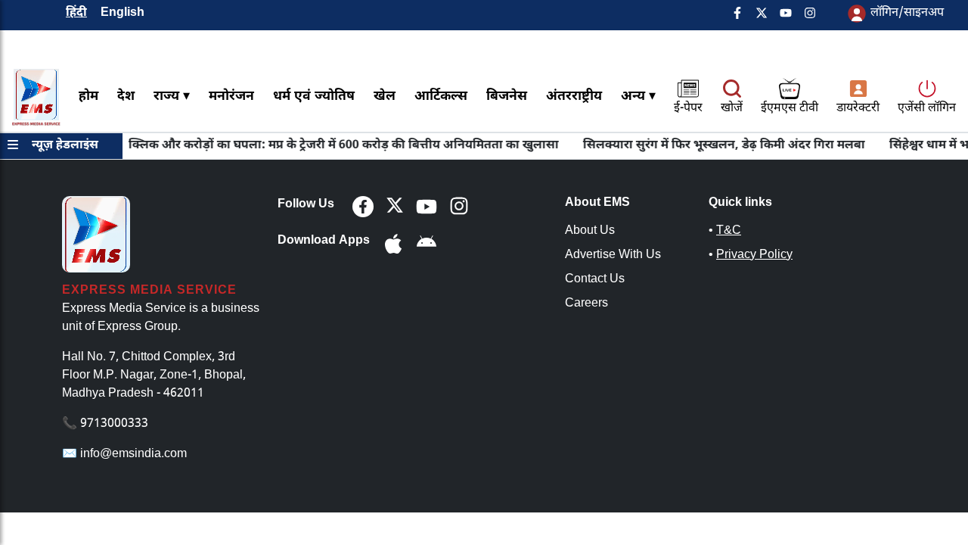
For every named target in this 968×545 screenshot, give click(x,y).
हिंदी (76, 13)
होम (88, 96)
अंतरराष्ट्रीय (574, 96)
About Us (590, 231)
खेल (385, 96)
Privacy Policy (754, 255)
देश (126, 96)
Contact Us (595, 280)
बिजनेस (506, 96)
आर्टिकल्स (440, 96)
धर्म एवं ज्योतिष (314, 96)
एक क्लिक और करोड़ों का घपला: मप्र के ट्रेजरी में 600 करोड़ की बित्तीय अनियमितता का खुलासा (318, 146)
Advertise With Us (613, 255)
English (122, 13)
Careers (586, 304)
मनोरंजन (231, 96)
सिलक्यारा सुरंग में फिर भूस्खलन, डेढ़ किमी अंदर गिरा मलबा (709, 146)
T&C (728, 231)
